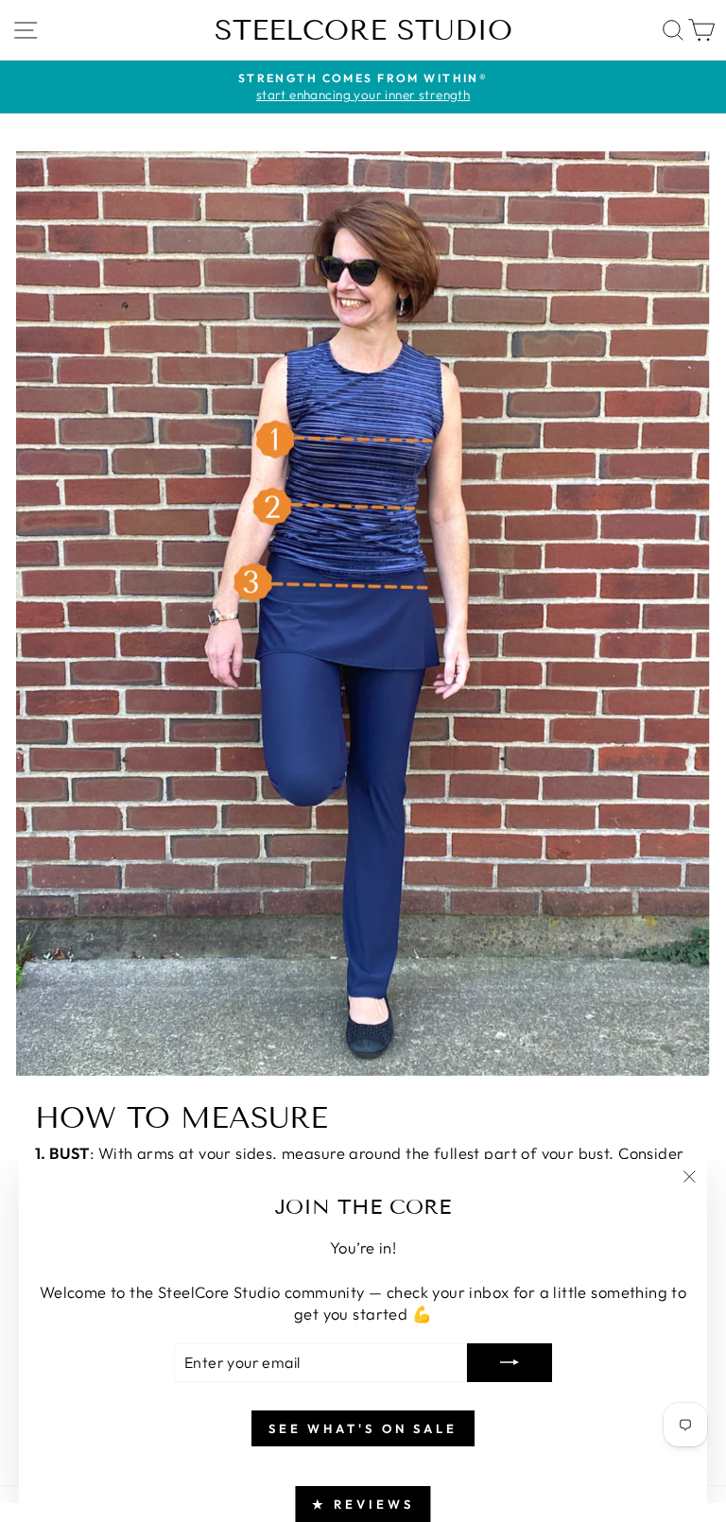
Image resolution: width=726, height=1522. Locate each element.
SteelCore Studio (363, 30)
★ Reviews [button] (362, 1504)
